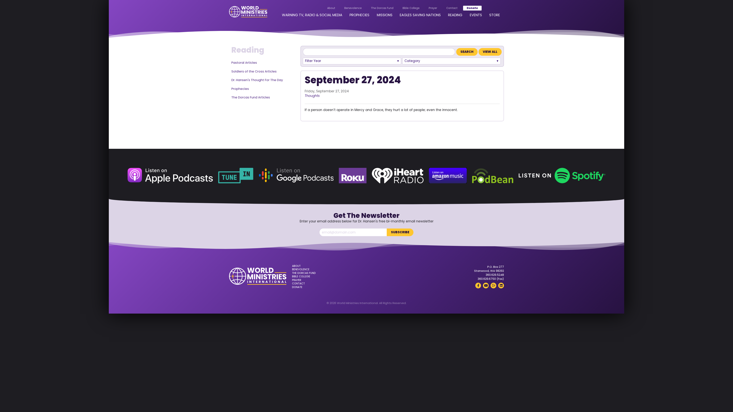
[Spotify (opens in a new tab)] (562, 175)
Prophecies (359, 15)
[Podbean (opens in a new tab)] (492, 175)
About (331, 8)
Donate (472, 8)
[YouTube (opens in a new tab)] (486, 285)
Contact (452, 8)
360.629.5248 (495, 275)
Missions (384, 15)
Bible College (411, 8)
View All (490, 52)
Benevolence (353, 8)
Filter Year (313, 61)
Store (494, 15)
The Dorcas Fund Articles (250, 97)
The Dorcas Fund (382, 8)
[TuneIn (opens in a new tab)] (235, 175)
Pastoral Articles (244, 62)
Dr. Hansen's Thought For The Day (257, 80)
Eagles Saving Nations (420, 15)
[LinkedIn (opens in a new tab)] (501, 285)
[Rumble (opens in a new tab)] (493, 285)
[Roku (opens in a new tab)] (352, 175)
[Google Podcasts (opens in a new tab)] (296, 175)
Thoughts (312, 95)
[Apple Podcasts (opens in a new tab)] (170, 175)
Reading (455, 15)
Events (476, 15)
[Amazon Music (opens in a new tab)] (448, 175)
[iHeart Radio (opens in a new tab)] (398, 175)
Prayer (433, 8)
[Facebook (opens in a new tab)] (478, 285)
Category (412, 61)
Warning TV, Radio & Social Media (312, 15)
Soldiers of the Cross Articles (254, 71)
